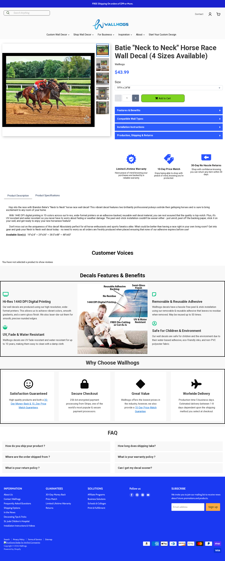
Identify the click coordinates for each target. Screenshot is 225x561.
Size (118, 82)
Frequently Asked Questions (17, 503)
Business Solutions (96, 499)
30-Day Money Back (56, 494)
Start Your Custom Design (162, 34)
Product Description (18, 195)
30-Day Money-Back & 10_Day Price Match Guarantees (29, 403)
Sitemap (48, 539)
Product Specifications (47, 195)
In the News (9, 512)
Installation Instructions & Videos (19, 525)
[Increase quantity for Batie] (135, 98)
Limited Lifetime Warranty (58, 503)
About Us (8, 494)
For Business (105, 34)
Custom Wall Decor (57, 34)
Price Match (51, 499)
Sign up (213, 507)
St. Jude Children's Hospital (17, 521)
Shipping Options (12, 508)
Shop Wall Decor (82, 34)
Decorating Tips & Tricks (15, 516)
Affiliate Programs (96, 494)
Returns (49, 508)
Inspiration (124, 34)
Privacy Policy (18, 539)
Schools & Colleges (97, 503)
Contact (199, 14)
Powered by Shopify (12, 549)
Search (7, 539)
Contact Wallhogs (12, 499)
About (139, 34)
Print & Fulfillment (96, 508)
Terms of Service (35, 539)
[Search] (8, 13)
